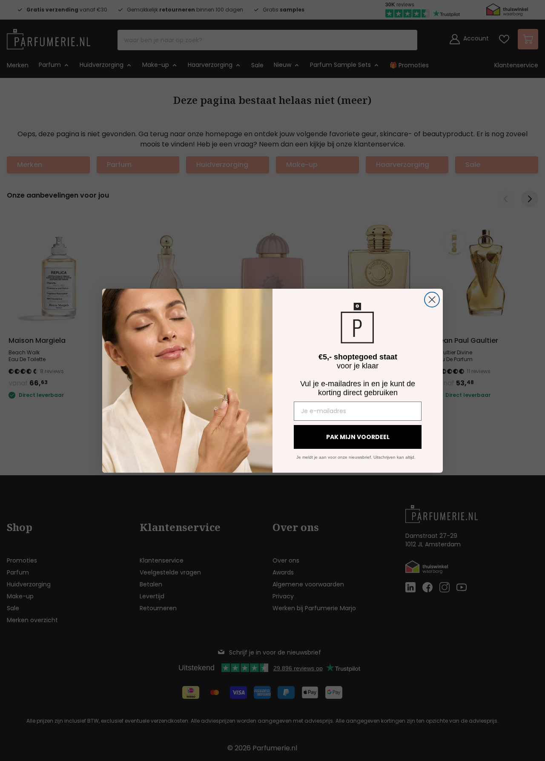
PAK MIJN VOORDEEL (358, 437)
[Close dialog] (432, 299)
